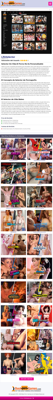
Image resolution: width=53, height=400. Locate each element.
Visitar (25, 398)
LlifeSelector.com (4, 58)
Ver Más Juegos (26, 379)
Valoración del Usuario (10, 60)
